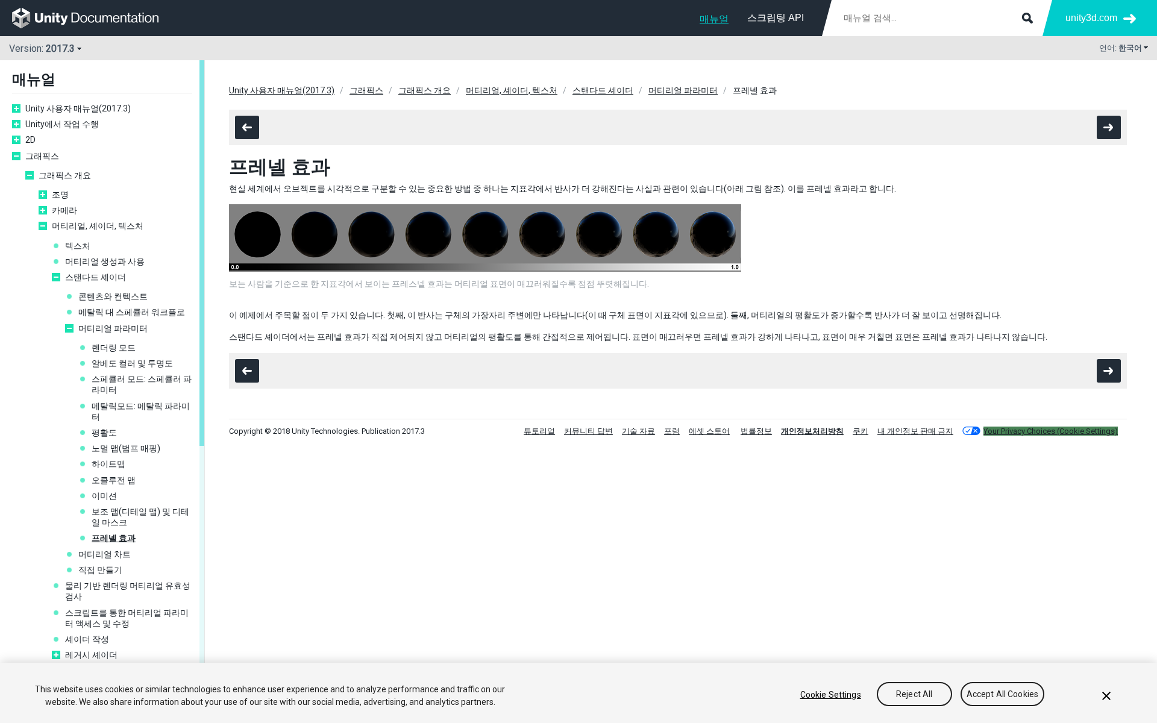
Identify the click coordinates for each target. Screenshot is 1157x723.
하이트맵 (108, 464)
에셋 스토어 (709, 431)
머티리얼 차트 (104, 554)
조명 (60, 194)
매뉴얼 (714, 19)
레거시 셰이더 (91, 655)
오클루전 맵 (114, 480)
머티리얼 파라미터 (113, 328)
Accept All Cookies (1003, 695)
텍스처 (77, 246)
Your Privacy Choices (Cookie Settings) (1050, 431)
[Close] (1106, 696)
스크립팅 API (775, 18)
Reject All (914, 695)
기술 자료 (638, 431)
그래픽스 (42, 156)
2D (30, 140)
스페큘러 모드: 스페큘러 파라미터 (142, 384)
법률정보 (756, 431)
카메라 (64, 210)
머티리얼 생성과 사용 (105, 261)
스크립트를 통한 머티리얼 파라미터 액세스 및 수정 (127, 618)
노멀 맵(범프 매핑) (126, 448)
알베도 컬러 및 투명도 (132, 363)
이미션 (104, 496)
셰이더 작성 (87, 639)
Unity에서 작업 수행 (62, 124)
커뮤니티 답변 (588, 431)
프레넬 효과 (114, 538)
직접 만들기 (100, 570)
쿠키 (860, 431)
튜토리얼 (539, 431)
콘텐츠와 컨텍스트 (113, 296)
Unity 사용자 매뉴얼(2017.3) (78, 108)
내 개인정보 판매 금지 (915, 431)
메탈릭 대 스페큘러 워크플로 (131, 312)
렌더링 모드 (114, 347)
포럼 (672, 431)
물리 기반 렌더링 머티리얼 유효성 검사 (127, 591)
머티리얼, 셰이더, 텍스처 (97, 226)
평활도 (104, 432)
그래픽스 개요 (65, 175)
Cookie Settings (830, 695)
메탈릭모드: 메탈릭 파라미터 (141, 411)
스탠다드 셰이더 (95, 277)
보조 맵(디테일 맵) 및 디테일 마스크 (140, 517)
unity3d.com (1091, 18)
